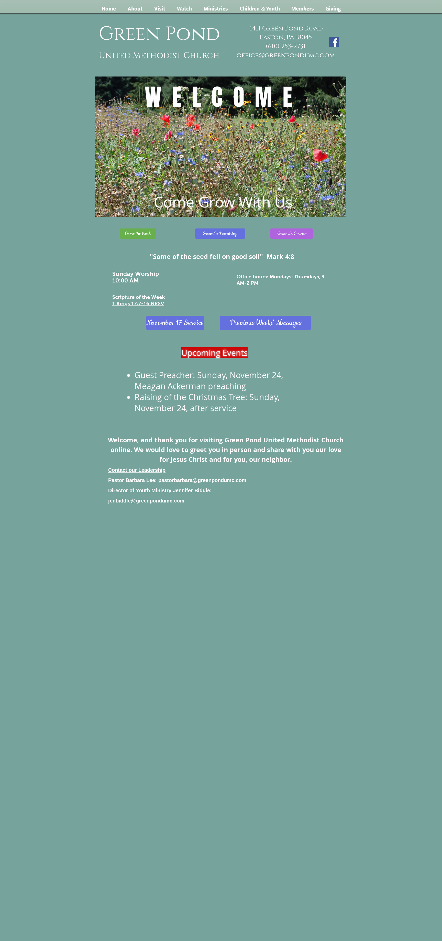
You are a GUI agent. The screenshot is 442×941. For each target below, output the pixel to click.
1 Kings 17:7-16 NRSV (138, 303)
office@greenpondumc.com (286, 55)
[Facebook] (334, 42)
